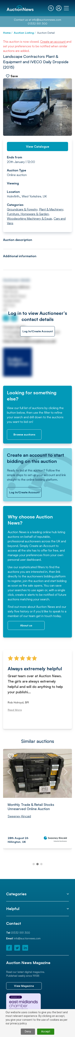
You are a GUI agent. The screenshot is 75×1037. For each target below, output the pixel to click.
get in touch (44, 616)
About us (26, 625)
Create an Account (42, 546)
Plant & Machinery (51, 209)
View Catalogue (37, 146)
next (67, 107)
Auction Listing (24, 32)
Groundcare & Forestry (22, 209)
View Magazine (24, 985)
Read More (15, 709)
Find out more (17, 607)
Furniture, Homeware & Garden (28, 214)
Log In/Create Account (37, 331)
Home (7, 32)
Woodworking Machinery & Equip (29, 218)
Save (14, 76)
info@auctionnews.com (46, 19)
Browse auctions (24, 434)
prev (8, 107)
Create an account (53, 41)
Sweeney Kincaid (19, 816)
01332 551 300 (37, 23)
